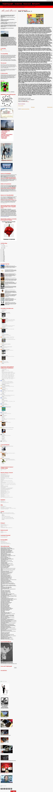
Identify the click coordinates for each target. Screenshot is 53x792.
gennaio (3, 248)
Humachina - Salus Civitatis (6, 312)
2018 (2, 252)
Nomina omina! (7, 285)
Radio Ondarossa (3, 501)
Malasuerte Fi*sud (3, 490)
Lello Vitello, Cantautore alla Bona (5, 489)
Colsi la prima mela (4, 421)
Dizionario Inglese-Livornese (6, 516)
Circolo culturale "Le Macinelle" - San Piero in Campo (8, 508)
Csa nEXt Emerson (4, 400)
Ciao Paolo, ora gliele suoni (9, 269)
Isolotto (2, 526)
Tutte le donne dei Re (4, 398)
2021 (2, 250)
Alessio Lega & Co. (3, 474)
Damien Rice (2, 479)
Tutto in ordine (3, 416)
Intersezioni (3, 434)
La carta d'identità (7, 297)
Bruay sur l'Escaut (3, 524)
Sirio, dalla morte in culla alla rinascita (6, 413)
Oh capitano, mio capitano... (6, 349)
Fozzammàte (7, 265)
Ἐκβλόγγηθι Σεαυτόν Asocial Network (21, 4)
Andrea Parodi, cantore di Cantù (5, 475)
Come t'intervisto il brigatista (9, 429)
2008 (2, 260)
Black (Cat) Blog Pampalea (6, 458)
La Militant (3, 394)
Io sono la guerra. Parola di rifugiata (6, 335)
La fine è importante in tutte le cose (6, 435)
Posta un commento (20, 105)
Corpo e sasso (3, 310)
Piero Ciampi (2, 494)
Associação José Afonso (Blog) (5, 476)
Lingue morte (7, 293)
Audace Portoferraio (3, 506)
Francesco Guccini (3, 482)
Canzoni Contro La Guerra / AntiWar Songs (7, 478)
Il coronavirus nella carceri (5, 404)
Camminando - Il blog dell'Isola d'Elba (6, 507)
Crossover (3, 437)
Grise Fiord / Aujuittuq (4, 525)
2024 (2, 244)
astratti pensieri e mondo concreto (7, 346)
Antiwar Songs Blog (3, 469)
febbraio (3, 247)
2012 (2, 257)
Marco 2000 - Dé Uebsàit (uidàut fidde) (7, 517)
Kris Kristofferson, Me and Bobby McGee (6, 488)
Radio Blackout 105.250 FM (4, 502)
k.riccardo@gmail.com (4, 181)
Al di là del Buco (4, 397)
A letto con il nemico (8, 422)
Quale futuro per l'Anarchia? (9, 281)
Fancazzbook (2, 541)
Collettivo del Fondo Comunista (6, 406)
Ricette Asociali (4, 452)
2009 (2, 259)
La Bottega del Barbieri (5, 334)
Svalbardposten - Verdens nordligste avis (6, 527)
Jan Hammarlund (3, 487)
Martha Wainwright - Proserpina (5, 491)
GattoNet (2, 531)
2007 (2, 261)
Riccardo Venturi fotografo (4, 536)
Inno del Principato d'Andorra (5, 216)
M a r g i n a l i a (4, 388)
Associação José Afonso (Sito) (5, 477)
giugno (3, 245)
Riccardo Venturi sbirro (4, 537)
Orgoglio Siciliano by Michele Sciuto (6, 543)
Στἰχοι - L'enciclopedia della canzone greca (7, 497)
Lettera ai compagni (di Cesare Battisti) (10, 273)
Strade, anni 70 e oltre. (4, 347)
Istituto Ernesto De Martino (4, 486)
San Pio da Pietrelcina (4, 542)
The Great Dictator (8, 313)
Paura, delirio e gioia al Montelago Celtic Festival (8, 386)
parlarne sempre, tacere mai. (5, 362)
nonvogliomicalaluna (5, 355)
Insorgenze (3, 380)
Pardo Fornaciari (3, 493)
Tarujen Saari (2, 495)
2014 (2, 255)
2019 (2, 251)
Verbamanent (2, 496)
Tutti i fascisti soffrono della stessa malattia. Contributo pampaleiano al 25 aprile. (10, 460)
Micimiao (2, 532)
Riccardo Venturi (4, 49)
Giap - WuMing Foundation (5, 385)
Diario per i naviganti (5, 328)
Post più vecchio (49, 107)
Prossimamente (4, 392)
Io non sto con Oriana (5, 318)
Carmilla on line (4, 369)
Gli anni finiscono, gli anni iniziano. (10, 356)
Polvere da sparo (4, 412)
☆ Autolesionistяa (4, 324)
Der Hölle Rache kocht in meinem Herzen (6, 480)
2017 (2, 253)
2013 (2, 256)
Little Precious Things (5, 361)
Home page (32, 107)
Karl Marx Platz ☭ (4, 415)
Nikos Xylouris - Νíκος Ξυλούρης (5, 492)
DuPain (2, 481)
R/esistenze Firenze (8, 407)
